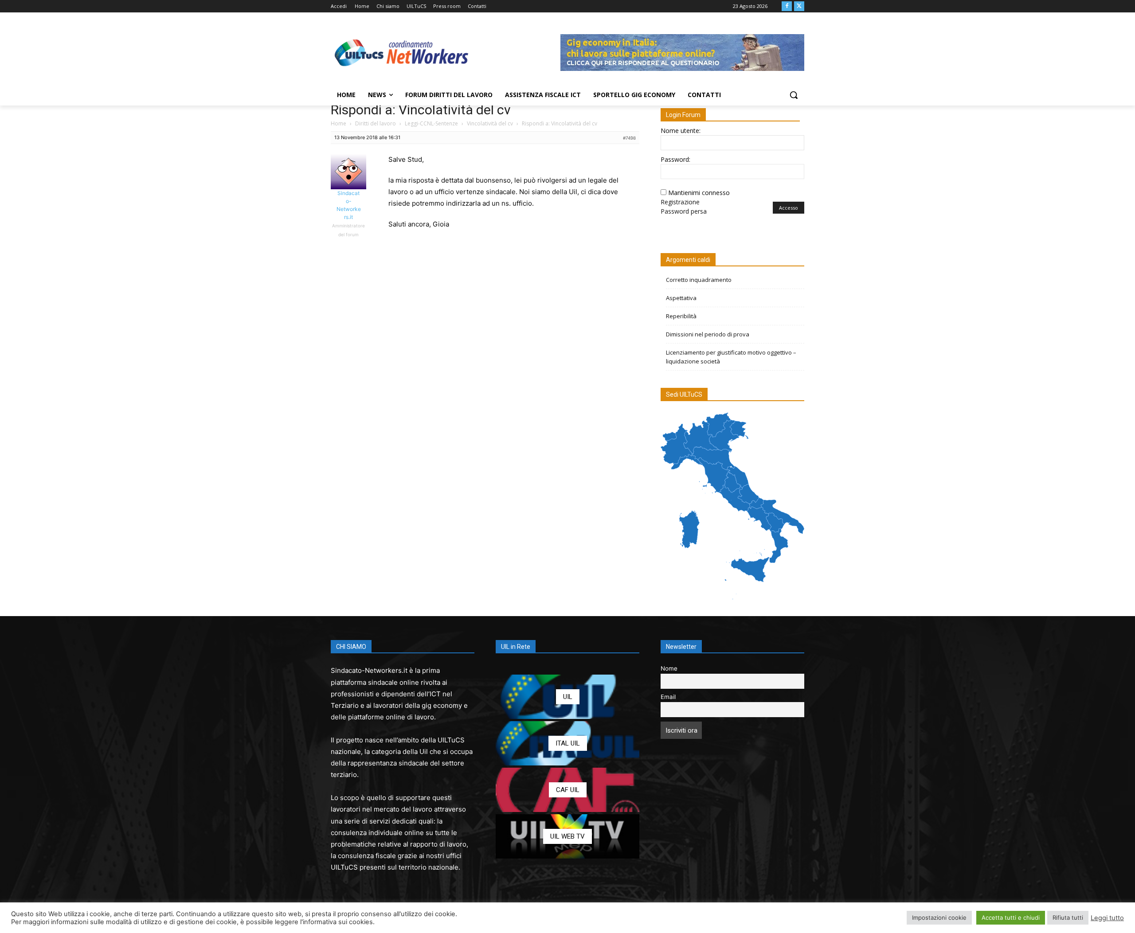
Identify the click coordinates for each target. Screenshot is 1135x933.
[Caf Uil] (567, 790)
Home (338, 123)
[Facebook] (787, 6)
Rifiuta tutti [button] (1068, 917)
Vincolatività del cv (490, 123)
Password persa (684, 211)
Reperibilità (681, 316)
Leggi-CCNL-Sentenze (431, 123)
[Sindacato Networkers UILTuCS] (402, 52)
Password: (675, 159)
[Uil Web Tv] (567, 836)
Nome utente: (681, 130)
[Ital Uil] (567, 743)
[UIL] (567, 697)
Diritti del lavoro (375, 123)
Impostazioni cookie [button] (939, 917)
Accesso (788, 207)
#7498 (629, 138)
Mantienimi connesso (699, 192)
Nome (669, 668)
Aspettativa (681, 298)
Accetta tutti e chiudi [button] (1011, 917)
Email (668, 696)
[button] (793, 94)
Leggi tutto (1107, 918)
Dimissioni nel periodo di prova (707, 334)
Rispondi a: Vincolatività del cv (421, 109)
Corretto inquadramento (699, 280)
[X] (799, 6)
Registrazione (680, 202)
